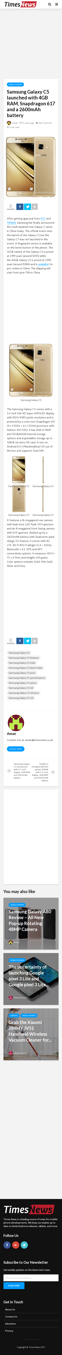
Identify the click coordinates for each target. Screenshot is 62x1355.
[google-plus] (15, 1245)
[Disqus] (31, 836)
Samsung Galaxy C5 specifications (27, 677)
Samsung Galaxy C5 (19, 652)
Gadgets (14, 1015)
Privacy (9, 1330)
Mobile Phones (15, 84)
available (43, 264)
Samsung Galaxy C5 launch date (25, 667)
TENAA (11, 222)
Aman (15, 123)
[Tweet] (27, 207)
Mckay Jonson (20, 997)
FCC (42, 218)
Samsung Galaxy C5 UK (21, 687)
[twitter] (24, 1245)
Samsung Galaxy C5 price (22, 672)
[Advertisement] (31, 43)
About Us (10, 1309)
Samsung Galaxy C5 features (24, 657)
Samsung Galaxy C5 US (21, 697)
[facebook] (7, 1245)
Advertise (10, 1323)
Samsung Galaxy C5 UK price (24, 692)
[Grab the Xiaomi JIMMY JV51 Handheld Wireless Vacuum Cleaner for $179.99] (31, 1034)
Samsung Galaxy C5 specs (23, 682)
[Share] (19, 207)
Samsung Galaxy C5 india (22, 662)
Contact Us (11, 1316)
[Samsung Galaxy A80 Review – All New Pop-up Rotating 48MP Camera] (31, 923)
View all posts (15, 749)
